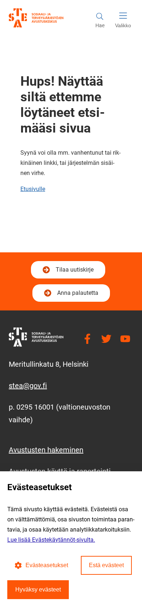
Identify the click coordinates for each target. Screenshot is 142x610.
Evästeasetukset (46, 565)
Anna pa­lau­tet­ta (77, 292)
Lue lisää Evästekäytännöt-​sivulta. (51, 539)
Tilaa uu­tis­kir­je (73, 271)
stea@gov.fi (28, 385)
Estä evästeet (106, 565)
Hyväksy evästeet (38, 589)
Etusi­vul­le (32, 189)
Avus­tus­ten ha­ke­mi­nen (46, 450)
